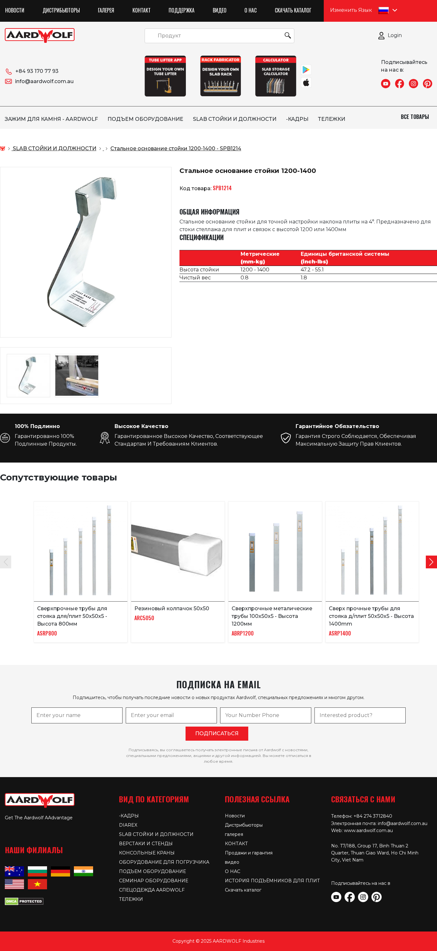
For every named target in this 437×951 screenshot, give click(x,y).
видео (219, 10)
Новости (14, 10)
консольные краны (147, 853)
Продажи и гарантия (249, 853)
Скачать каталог (293, 10)
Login (395, 35)
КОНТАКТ (141, 10)
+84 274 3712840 (373, 816)
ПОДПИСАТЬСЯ (217, 733)
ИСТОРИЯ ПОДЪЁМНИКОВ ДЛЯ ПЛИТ (272, 881)
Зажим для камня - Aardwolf (51, 119)
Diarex (128, 825)
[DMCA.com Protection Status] (24, 901)
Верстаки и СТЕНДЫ (146, 843)
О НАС (250, 10)
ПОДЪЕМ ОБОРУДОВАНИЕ (145, 119)
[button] (431, 562)
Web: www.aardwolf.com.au (362, 830)
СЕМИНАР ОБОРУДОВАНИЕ (153, 881)
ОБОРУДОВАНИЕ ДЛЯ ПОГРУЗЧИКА (164, 862)
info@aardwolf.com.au (44, 81)
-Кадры (297, 119)
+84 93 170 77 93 (37, 71)
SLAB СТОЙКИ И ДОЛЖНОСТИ (234, 119)
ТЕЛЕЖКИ (331, 119)
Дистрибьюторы (61, 10)
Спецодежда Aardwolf (152, 890)
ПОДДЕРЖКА (182, 10)
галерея (106, 10)
